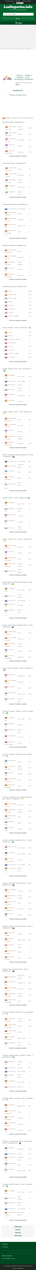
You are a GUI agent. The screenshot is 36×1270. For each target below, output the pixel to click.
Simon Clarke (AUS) (12, 208)
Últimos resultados (26, 1)
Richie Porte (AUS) (12, 1153)
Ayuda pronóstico (9, 1)
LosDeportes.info (18, 7)
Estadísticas (18, 1227)
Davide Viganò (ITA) (12, 1087)
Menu (20, 23)
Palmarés (18, 1233)
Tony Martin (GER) (12, 466)
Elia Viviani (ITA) (11, 389)
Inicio (5, 48)
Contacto (5, 1247)
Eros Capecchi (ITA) (12, 570)
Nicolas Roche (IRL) (12, 484)
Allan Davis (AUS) (11, 381)
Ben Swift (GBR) (11, 384)
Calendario (17, 1)
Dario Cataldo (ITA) (12, 976)
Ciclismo (10, 48)
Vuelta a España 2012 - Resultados (22, 48)
